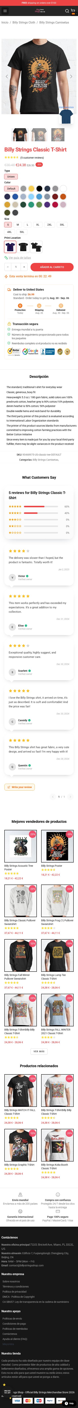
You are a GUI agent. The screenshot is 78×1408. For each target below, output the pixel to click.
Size (6, 218)
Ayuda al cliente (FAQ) (15, 1339)
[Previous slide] (7, 76)
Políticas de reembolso (15, 1328)
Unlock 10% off (7, 1392)
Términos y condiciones (16, 1286)
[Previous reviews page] (53, 796)
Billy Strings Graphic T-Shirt (19, 1164)
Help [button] (71, 1403)
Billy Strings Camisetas (54, 22)
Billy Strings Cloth (24, 22)
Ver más (39, 1051)
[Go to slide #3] (58, 134)
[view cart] (73, 11)
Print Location (12, 237)
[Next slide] (71, 76)
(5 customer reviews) (32, 157)
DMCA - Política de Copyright (19, 1296)
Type (7, 170)
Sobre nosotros (11, 1281)
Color (7, 182)
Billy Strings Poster (51, 865)
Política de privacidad (14, 1291)
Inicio (4, 22)
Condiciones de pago (14, 1323)
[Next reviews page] (70, 796)
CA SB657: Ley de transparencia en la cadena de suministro (36, 1301)
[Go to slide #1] (20, 134)
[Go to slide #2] (39, 134)
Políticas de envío (12, 1318)
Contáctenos (10, 1333)
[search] (67, 11)
